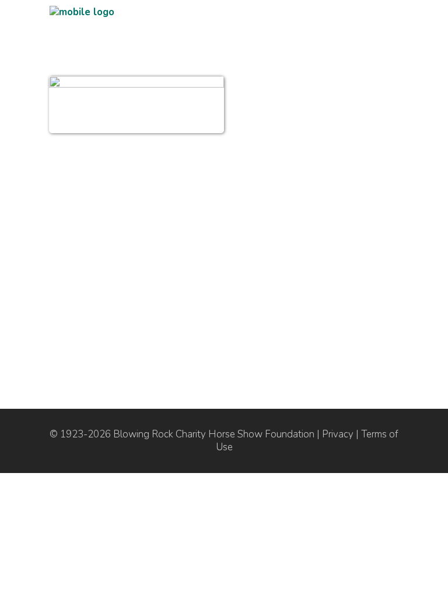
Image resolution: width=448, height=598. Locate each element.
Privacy (338, 434)
